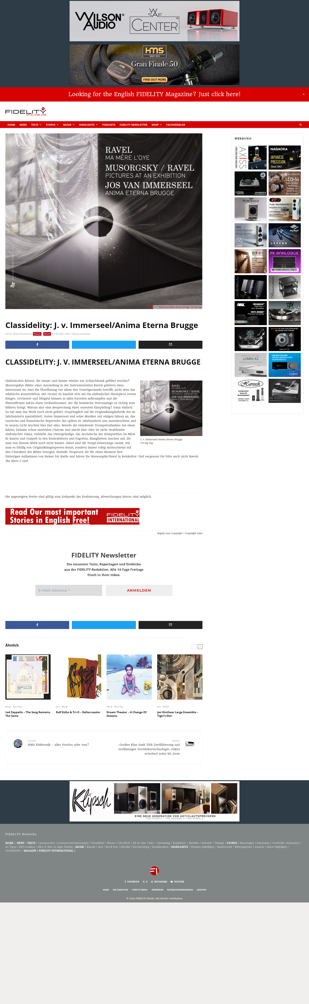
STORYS (232, 843)
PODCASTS (108, 124)
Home (11, 124)
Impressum (157, 889)
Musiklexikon (160, 846)
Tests (34, 124)
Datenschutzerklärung (180, 889)
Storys (50, 124)
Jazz (58, 706)
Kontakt (201, 889)
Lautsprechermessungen (73, 843)
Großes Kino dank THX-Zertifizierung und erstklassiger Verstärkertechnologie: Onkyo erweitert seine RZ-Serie (149, 747)
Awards (259, 846)
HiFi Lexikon (27, 846)
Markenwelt (224, 846)
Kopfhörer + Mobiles (186, 843)
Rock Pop (17, 706)
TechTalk (278, 843)
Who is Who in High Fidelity (55, 846)
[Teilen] (37, 345)
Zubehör (207, 843)
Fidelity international (56, 850)
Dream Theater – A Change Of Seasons (126, 713)
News (23, 124)
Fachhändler (175, 124)
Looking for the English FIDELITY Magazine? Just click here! (154, 94)
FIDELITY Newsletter (133, 124)
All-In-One (139, 843)
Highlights (87, 124)
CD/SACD (124, 843)
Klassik (37, 333)
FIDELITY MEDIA (140, 889)
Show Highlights (277, 846)
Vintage (219, 843)
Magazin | (31, 850)
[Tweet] (104, 345)
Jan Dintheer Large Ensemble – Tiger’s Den (177, 713)
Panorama (263, 843)
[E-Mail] (170, 345)
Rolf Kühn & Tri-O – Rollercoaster (78, 712)
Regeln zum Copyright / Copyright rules (179, 533)
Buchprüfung (141, 846)
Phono (111, 843)
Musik (67, 124)
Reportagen (247, 843)
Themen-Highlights (202, 846)
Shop (155, 124)
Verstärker (97, 843)
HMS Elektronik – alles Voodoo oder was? (58, 742)
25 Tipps (10, 846)
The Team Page (120, 889)
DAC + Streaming (159, 843)
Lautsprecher (46, 843)
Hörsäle (125, 846)
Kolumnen (292, 843)
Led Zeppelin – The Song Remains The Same (27, 713)
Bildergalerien (243, 846)
